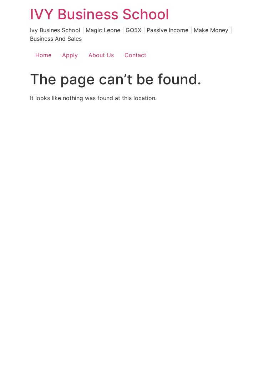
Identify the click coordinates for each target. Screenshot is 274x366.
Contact (135, 55)
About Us (101, 55)
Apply (70, 55)
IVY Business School (99, 14)
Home (43, 55)
